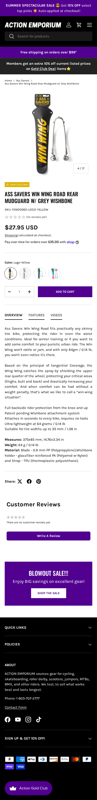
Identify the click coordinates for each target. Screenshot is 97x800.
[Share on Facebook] (29, 481)
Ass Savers (22, 80)
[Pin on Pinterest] (38, 481)
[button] (26, 217)
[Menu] (89, 25)
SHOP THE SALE (48, 593)
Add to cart (65, 291)
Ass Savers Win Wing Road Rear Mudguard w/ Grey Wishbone (42, 83)
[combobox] (48, 36)
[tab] (13, 316)
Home (8, 80)
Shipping (11, 235)
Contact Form (16, 707)
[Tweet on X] (19, 481)
